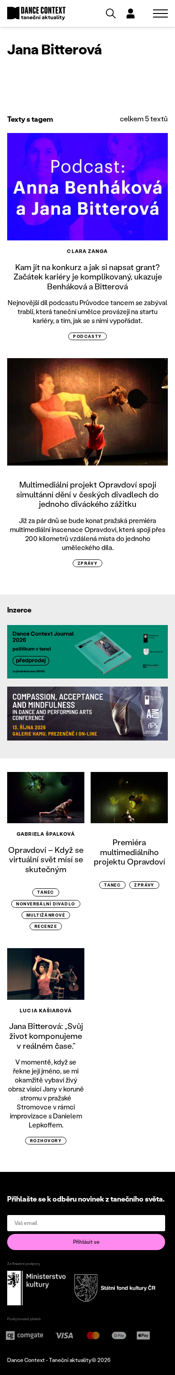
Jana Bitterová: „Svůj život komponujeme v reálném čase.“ (46, 1035)
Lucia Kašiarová (46, 1010)
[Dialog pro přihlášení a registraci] (130, 13)
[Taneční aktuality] (36, 14)
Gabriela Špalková (46, 834)
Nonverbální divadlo (45, 903)
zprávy (88, 563)
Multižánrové (45, 915)
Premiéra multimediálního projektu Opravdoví (129, 852)
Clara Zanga (87, 251)
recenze (46, 926)
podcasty (87, 336)
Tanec (45, 892)
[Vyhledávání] (111, 13)
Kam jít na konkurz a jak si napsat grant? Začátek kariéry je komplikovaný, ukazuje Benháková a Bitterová (87, 277)
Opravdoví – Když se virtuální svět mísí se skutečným (45, 859)
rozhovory (45, 1140)
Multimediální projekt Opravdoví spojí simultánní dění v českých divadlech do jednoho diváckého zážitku (87, 494)
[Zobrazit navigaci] (160, 13)
